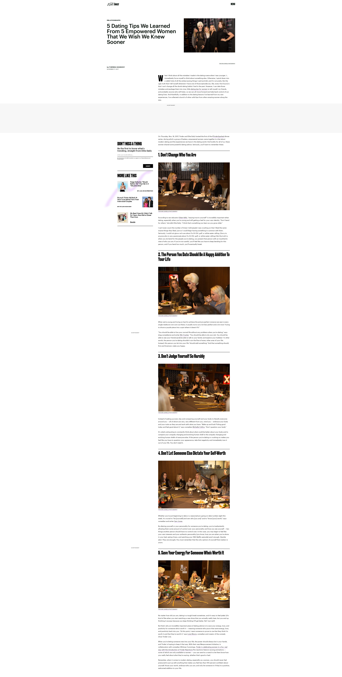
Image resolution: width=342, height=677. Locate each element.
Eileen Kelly (183, 218)
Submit (148, 166)
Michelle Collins (199, 427)
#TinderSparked (218, 136)
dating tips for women (199, 89)
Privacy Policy (120, 159)
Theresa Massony (117, 67)
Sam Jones (178, 521)
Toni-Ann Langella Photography (227, 63)
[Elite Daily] (113, 4)
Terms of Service (145, 158)
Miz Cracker (184, 335)
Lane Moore (192, 634)
